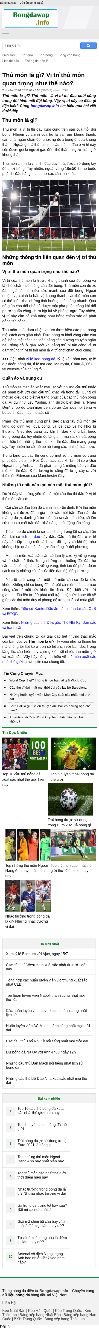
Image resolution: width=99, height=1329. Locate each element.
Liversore (9, 55)
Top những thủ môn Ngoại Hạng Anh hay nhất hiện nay (26, 871)
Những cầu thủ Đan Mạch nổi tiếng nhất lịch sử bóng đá (44, 1065)
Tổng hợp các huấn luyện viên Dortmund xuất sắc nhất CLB (46, 982)
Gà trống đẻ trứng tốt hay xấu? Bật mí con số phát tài (42, 1207)
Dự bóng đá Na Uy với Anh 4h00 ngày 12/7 (41, 1052)
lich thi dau (30, 537)
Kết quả (27, 55)
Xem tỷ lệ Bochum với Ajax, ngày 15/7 (37, 954)
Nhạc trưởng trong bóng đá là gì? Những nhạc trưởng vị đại (27, 921)
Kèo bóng (46, 55)
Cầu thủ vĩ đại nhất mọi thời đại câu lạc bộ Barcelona (48, 687)
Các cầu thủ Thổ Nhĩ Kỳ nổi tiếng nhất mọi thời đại (47, 1041)
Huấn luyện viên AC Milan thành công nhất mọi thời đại (48, 1028)
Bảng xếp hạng (69, 55)
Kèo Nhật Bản (13, 1311)
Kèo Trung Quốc (68, 1311)
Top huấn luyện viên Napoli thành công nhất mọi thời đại (45, 997)
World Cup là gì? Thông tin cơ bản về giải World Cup (48, 680)
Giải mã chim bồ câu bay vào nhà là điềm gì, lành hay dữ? (41, 1224)
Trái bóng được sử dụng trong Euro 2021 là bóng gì (42, 1143)
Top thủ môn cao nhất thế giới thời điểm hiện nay (41, 1175)
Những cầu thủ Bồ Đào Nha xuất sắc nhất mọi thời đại (47, 1081)
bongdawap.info (45, 106)
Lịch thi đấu (10, 61)
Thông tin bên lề (37, 61)
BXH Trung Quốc (28, 1319)
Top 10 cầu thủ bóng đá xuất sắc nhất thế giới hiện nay (23, 779)
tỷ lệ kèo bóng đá (40, 359)
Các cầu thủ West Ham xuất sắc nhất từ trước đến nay (46, 967)
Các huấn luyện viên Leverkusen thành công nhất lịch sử (46, 1013)
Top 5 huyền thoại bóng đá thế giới (42, 1127)
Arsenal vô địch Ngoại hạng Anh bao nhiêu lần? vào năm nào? (40, 1258)
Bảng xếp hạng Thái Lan (64, 1319)
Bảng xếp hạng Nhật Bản (40, 1315)
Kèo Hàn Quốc (40, 1311)
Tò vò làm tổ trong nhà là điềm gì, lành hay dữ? (42, 1240)
